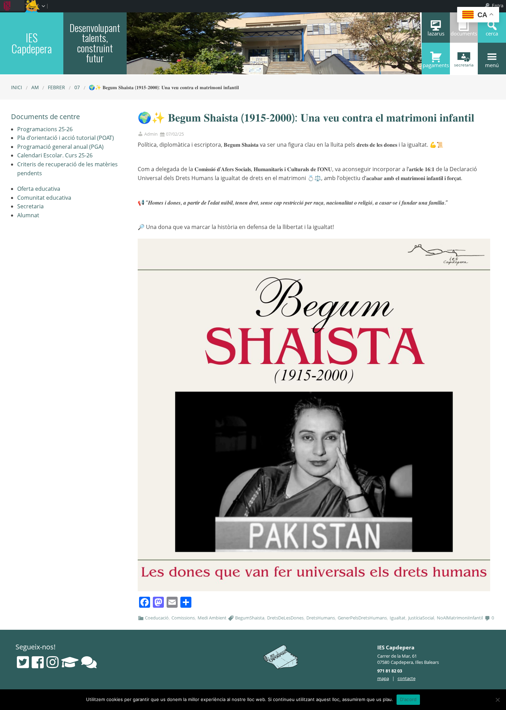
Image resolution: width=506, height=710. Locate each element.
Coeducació (157, 618)
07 (77, 87)
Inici (16, 87)
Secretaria (30, 206)
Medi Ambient (212, 618)
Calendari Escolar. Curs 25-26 (55, 155)
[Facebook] (38, 662)
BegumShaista (249, 618)
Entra (497, 5)
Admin (151, 134)
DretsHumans (320, 618)
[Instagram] (52, 662)
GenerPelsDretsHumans (362, 618)
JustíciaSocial (421, 618)
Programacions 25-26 (45, 129)
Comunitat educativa (44, 197)
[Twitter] (23, 662)
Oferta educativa (38, 188)
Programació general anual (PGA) (60, 146)
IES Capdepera (31, 42)
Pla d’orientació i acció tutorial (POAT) (65, 138)
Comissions (183, 618)
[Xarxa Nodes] (89, 662)
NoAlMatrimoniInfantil (460, 618)
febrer (56, 87)
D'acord (408, 699)
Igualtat (397, 618)
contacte (406, 678)
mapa (383, 678)
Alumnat (28, 215)
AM (35, 87)
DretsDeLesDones (285, 618)
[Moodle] (69, 662)
